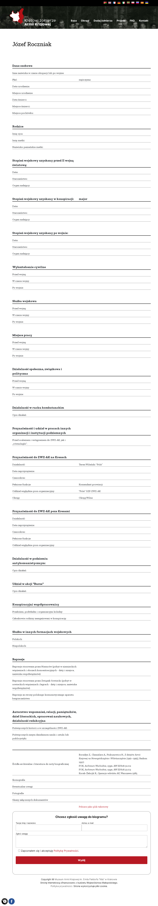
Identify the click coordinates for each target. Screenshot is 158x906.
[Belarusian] (105, 3)
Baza (74, 20)
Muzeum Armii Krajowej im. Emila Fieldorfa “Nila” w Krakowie (86, 879)
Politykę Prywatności (66, 850)
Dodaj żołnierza (103, 20)
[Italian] (123, 3)
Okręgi (85, 20)
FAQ (132, 20)
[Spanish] (142, 3)
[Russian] (137, 3)
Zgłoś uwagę (22, 834)
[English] (109, 3)
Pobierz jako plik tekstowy (93, 806)
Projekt (121, 20)
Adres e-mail (88, 823)
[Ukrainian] (146, 3)
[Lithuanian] (128, 3)
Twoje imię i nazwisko (26, 823)
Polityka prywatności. (62, 886)
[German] (119, 3)
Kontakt (143, 20)
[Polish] (132, 3)
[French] (114, 3)
